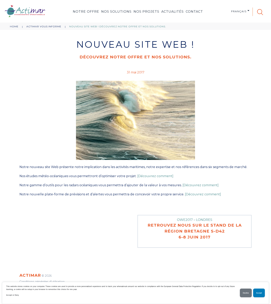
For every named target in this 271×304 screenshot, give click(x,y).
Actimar (30, 275)
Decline (246, 293)
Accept (259, 293)
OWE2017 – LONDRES (195, 228)
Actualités (172, 11)
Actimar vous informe (43, 26)
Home (14, 26)
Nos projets (146, 11)
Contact (194, 11)
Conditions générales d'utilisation (42, 281)
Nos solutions (116, 11)
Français (239, 11)
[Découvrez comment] (155, 176)
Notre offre (86, 11)
